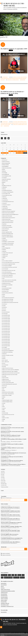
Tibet (3, 404)
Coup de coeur (4, 206)
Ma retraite (4, 286)
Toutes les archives (4, 486)
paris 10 (17, 79)
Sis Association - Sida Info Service (8, 393)
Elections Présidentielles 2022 (7, 233)
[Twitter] (5, 138)
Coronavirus (4, 203)
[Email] (9, 138)
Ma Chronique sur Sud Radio (7, 284)
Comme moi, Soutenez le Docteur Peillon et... (17, 464)
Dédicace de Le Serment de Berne (8, 212)
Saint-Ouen (4, 387)
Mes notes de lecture (6, 312)
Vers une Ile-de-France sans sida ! (8, 414)
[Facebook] (2, 138)
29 (25, 152)
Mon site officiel (4, 584)
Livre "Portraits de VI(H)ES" (7, 265)
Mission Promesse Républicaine (7, 350)
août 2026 (2, 471)
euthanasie (22, 577)
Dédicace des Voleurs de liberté (7, 220)
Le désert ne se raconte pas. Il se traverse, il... (10, 507)
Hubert (3, 246)
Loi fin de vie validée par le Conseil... (13, 435)
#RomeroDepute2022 (6, 163)
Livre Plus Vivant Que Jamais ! (7, 276)
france (9, 575)
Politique (19, 575)
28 (21, 152)
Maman (3, 294)
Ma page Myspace (4, 595)
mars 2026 (3, 478)
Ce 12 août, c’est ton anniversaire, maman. (15, 427)
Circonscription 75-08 (6, 193)
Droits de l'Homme (5, 228)
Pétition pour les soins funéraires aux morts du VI (10, 372)
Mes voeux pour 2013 (6, 326)
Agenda (14, 77)
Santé (4, 79)
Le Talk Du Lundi (5, 254)
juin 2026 (2, 474)
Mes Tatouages (5, 313)
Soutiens (3, 396)
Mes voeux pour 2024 (6, 342)
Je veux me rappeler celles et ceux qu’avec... (10, 534)
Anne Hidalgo (4, 172)
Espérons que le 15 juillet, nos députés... (16, 444)
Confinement (4, 198)
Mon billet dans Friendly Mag (7, 352)
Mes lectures (4, 307)
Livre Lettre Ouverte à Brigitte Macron (9, 273)
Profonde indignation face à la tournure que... (17, 452)
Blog (3, 183)
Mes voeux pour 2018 (6, 334)
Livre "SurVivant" (5, 268)
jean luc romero (13, 79)
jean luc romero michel (8, 577)
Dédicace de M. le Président (7, 215)
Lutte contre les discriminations (7, 281)
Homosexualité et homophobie (7, 244)
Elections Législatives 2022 (7, 232)
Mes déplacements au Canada (7, 300)
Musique (3, 356)
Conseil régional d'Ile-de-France (8, 201)
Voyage (3, 419)
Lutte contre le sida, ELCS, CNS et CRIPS (9, 280)
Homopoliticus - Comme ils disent (8, 241)
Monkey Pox (4, 353)
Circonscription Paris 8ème (7, 195)
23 (2, 152)
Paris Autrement (8, 123)
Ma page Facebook (4, 597)
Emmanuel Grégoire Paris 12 (7, 235)
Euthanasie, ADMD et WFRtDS (21, 77)
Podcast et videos (8, 78)
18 (10, 151)
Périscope (13, 123)
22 (25, 151)
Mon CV (2, 586)
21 (21, 151)
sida (16, 575)
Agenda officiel (3, 583)
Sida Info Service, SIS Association (8, 392)
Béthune (3, 182)
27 (17, 152)
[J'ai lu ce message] (26, 633)
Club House (4, 196)
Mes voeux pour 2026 (6, 345)
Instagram (4, 249)
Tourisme (4, 408)
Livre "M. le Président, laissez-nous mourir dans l (10, 262)
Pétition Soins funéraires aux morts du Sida (9, 374)
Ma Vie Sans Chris (5, 291)
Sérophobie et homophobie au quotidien (8, 590)
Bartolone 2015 (5, 180)
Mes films (4, 305)
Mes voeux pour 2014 (6, 328)
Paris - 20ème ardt (5, 361)
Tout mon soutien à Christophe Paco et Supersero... (11, 522)
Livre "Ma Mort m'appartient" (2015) (8, 264)
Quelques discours (4, 592)
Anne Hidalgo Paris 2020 (6, 175)
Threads (3, 403)
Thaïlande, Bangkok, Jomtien (7, 400)
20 (17, 151)
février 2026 (3, 480)
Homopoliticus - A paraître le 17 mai (7, 606)
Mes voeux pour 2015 (6, 329)
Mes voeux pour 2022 (6, 339)
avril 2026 (2, 477)
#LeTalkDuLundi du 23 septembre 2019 (14, 49)
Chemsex (4, 188)
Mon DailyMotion (4, 594)
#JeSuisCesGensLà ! (6, 161)
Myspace (3, 358)
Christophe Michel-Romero (7, 190)
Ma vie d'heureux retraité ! (7, 288)
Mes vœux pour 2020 (6, 348)
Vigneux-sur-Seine (5, 417)
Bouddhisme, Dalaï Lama (6, 185)
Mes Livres (4, 308)
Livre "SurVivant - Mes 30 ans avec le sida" (9, 267)
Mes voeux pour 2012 (6, 324)
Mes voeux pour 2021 (6, 337)
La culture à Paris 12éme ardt (7, 252)
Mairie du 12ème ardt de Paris (7, 292)
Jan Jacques (3, 427)
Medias (4, 123)
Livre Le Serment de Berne (7, 272)
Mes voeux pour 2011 (6, 323)
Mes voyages (4, 347)
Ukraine (3, 411)
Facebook (4, 238)
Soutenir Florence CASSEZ (7, 395)
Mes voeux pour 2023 (6, 340)
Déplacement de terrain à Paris (7, 222)
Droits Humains (5, 230)
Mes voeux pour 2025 (6, 344)
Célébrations (4, 187)
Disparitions (4, 223)
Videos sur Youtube (4, 598)
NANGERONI (3, 439)
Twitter (6, 124)
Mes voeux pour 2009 (6, 320)
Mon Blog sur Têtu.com (5, 603)
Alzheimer (4, 171)
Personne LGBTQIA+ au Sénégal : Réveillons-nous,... (11, 526)
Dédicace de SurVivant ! (6, 219)
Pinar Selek (4, 376)
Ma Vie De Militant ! (5, 289)
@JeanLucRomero (4, 134)
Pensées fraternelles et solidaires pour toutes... (10, 511)
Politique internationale (6, 380)
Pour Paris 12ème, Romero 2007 (8, 382)
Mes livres (3, 587)
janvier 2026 (3, 482)
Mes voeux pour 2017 (6, 332)
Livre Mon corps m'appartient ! (7, 275)
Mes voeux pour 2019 (6, 336)
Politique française (15, 78)
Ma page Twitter (4, 601)
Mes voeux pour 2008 (6, 318)
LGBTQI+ (3, 257)
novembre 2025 (4, 485)
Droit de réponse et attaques (7, 227)
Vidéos (9, 124)
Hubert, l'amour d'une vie (5, 589)
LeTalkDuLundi (4, 256)
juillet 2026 (3, 472)
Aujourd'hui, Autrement (6, 179)
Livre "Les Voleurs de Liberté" (7, 260)
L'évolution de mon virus (6, 283)
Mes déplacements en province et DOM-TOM (10, 302)
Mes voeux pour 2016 (6, 331)
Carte (2, 490)
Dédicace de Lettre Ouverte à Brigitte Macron (10, 214)
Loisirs (3, 278)
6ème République (5, 166)
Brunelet (2, 435)
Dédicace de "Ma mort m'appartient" (8, 211)
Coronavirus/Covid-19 (6, 204)
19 (13, 151)
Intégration (4, 251)
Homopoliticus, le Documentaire (8, 243)
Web (3, 420)
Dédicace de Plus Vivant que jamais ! (8, 217)
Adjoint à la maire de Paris (6, 167)
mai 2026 (2, 475)
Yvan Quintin (3, 444)
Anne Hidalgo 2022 (5, 174)
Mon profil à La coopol (5, 604)
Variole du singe (5, 412)
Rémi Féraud (4, 385)
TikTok (3, 406)
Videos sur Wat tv (4, 600)
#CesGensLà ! (4, 159)
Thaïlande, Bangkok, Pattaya (7, 401)
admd (9, 79)
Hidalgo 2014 (4, 240)
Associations (4, 177)
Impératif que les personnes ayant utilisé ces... (10, 518)
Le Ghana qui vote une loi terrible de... (15, 456)
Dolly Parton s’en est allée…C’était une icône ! (10, 514)
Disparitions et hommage (6, 225)
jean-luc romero (4, 575)
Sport (3, 398)
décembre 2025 (4, 483)
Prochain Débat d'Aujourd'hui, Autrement (9, 384)
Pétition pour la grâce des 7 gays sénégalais (10, 371)
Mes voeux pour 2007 (6, 316)
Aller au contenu (4, 0)
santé (13, 575)
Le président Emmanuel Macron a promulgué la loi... (12, 538)
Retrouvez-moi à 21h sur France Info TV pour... (10, 530)
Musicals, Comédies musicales (7, 355)
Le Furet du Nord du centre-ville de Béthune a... (11, 542)
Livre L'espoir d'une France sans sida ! (8, 270)
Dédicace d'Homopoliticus (7, 209)
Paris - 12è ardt (5, 360)
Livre (3, 259)
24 (6, 152)
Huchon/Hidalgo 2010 (6, 248)
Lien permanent (5, 77)
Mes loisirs (4, 310)
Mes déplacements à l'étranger (7, 299)
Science (3, 390)
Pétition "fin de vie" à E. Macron (7, 368)
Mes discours (4, 304)
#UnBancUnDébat (5, 164)
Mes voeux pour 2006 (6, 315)
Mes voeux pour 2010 (6, 321)
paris (2, 577)
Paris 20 (3, 363)
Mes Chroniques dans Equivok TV (8, 297)
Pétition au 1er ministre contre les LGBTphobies (10, 369)
